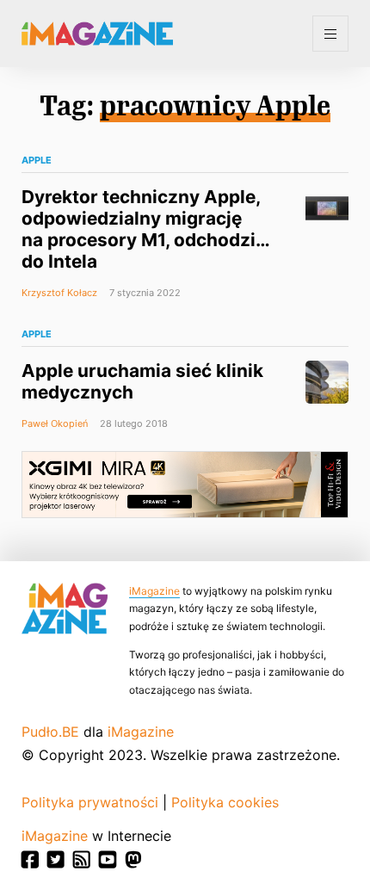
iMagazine (154, 590)
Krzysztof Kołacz (59, 293)
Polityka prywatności (90, 802)
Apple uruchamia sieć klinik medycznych (142, 381)
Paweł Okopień (55, 423)
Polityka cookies (225, 802)
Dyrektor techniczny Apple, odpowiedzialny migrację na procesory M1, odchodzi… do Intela (145, 229)
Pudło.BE (50, 731)
